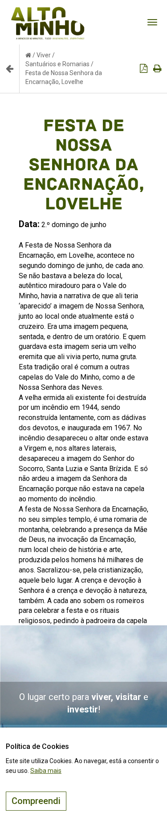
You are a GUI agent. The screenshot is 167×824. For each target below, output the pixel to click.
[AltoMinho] (47, 11)
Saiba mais (45, 770)
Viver (44, 55)
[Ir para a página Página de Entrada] (28, 55)
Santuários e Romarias (57, 64)
